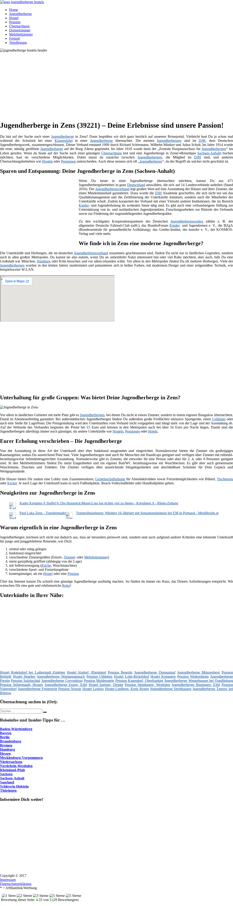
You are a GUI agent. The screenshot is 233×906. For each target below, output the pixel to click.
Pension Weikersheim (193, 676)
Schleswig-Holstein (14, 786)
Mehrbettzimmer (21, 34)
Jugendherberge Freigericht (37, 689)
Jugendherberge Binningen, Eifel (196, 685)
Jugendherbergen (169, 141)
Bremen (6, 745)
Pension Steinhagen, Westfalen (147, 685)
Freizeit (14, 38)
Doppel (69, 557)
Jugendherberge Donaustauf (154, 672)
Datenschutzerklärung (15, 884)
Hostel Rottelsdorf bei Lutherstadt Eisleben (32, 672)
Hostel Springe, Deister (106, 685)
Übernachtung (19, 26)
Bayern (5, 733)
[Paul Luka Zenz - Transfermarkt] (12, 518)
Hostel (13, 18)
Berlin (5, 737)
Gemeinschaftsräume (110, 479)
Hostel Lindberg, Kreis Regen (127, 689)
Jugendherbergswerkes (186, 221)
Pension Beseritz (120, 672)
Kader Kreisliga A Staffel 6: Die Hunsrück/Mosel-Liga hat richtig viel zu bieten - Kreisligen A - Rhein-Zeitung (99, 503)
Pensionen (68, 161)
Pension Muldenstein (99, 681)
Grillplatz (218, 419)
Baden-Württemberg (16, 729)
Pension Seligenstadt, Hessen (21, 685)
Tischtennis (225, 479)
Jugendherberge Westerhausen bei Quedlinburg (198, 681)
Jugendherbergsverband (112, 189)
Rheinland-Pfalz (12, 770)
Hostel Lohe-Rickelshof (131, 676)
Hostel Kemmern (163, 676)
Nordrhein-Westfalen (16, 766)
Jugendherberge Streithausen (170, 689)
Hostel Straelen (24, 676)
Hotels (152, 431)
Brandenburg (10, 741)
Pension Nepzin (69, 689)
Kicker (12, 483)
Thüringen (8, 790)
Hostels (47, 161)
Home (13, 10)
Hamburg (44, 261)
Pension (14, 22)
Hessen (5, 753)
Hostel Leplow (93, 689)
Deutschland (136, 185)
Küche (46, 565)
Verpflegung (18, 42)
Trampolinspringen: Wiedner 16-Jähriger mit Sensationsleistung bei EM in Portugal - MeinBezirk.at (147, 513)
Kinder (84, 205)
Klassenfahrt (64, 141)
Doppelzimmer (19, 30)
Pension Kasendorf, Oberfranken (139, 681)
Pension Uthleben (99, 676)
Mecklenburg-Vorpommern (21, 758)
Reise (66, 585)
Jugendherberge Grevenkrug (62, 681)
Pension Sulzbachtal (25, 681)
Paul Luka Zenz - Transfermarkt (43, 513)
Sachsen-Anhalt (208, 153)
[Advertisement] (118, 84)
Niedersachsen (11, 762)
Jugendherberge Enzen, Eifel (66, 685)
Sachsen (6, 774)
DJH (202, 141)
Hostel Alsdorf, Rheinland (86, 672)
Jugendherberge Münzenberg (198, 672)
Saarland (7, 782)
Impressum (8, 880)
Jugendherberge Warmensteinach (61, 676)
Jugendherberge (20, 14)
